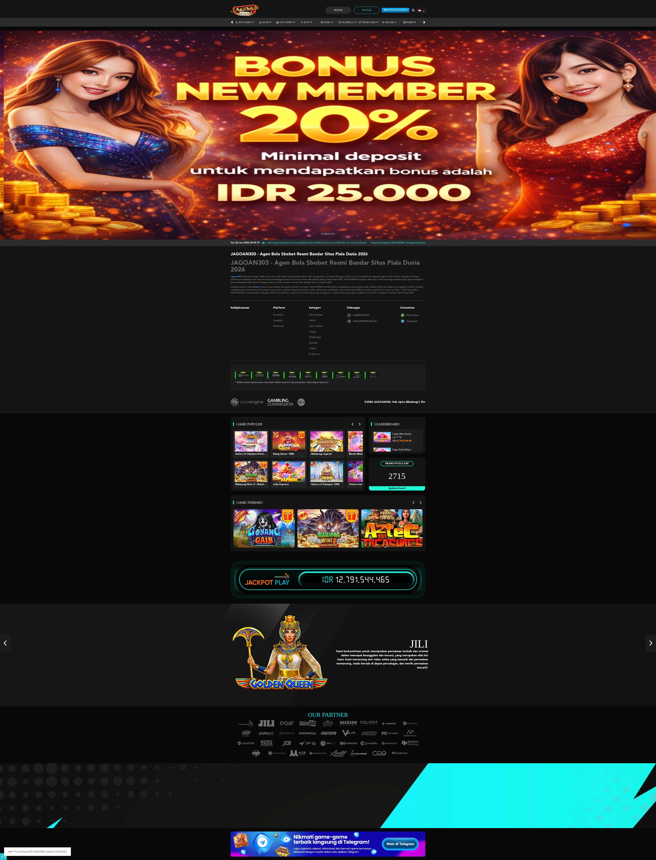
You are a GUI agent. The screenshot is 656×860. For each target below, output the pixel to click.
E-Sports (314, 354)
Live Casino (285, 22)
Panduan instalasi (169, 800)
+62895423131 (361, 315)
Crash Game (368, 22)
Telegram (412, 321)
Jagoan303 (236, 277)
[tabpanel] (328, 135)
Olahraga (348, 22)
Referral (278, 326)
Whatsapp (412, 315)
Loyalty (277, 320)
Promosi (278, 315)
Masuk (338, 10)
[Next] (359, 424)
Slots (265, 22)
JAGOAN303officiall (365, 321)
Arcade (389, 22)
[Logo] (244, 10)
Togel (327, 22)
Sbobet (257, 287)
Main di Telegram (397, 10)
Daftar (366, 10)
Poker (409, 22)
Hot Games (245, 22)
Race (306, 22)
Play (282, 582)
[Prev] (352, 424)
